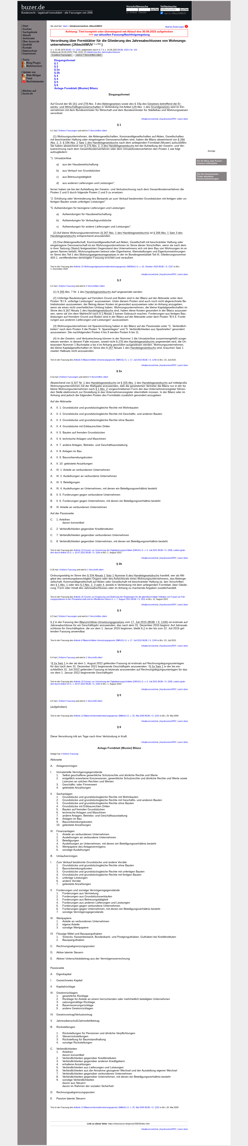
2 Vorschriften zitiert (97, 616)
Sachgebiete (29, 32)
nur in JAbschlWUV (175, 13)
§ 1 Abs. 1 (62, 584)
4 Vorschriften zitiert (99, 377)
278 (85, 103)
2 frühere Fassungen (67, 130)
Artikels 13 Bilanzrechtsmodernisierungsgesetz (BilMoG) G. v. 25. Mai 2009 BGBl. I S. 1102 (116, 716)
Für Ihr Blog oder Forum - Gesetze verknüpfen (210, 162)
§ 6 (56, 85)
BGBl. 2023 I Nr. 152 (127, 50)
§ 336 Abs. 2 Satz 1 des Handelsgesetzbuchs (90, 142)
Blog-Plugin (33, 63)
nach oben (183, 119)
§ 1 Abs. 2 (102, 388)
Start (25, 26)
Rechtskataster (35, 81)
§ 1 (56, 63)
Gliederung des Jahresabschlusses (103, 52)
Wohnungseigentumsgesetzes (97, 254)
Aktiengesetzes (111, 103)
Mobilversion (34, 66)
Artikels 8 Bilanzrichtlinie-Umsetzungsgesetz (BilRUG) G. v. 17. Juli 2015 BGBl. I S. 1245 (115, 360)
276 (120, 341)
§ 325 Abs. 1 (128, 382)
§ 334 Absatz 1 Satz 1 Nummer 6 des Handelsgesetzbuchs (123, 575)
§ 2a (57, 69)
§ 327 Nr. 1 (78, 382)
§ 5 (56, 82)
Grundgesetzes (160, 106)
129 (134, 106)
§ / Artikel (131, 12)
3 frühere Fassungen (68, 377)
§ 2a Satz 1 (58, 663)
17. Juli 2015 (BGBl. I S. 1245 (149, 622)
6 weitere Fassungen (61, 55)
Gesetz (143, 12)
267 (68, 310)
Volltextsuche (168, 6)
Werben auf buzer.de (29, 92)
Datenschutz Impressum (29, 52)
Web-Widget (33, 75)
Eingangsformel (64, 60)
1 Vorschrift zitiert (95, 569)
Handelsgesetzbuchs (98, 291)
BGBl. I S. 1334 (73, 50)
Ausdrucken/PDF (168, 119)
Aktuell (26, 35)
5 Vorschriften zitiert (97, 130)
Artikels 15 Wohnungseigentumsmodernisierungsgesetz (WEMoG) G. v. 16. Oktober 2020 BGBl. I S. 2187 (123, 266)
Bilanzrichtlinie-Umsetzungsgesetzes (101, 622)
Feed (29, 78)
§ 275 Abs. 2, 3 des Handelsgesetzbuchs (109, 145)
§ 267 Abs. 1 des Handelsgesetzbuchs (124, 232)
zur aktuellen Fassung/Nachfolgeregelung (122, 34)
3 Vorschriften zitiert (95, 286)
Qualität (27, 44)
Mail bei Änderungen (175, 27)
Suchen (27, 29)
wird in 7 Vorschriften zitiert (88, 55)
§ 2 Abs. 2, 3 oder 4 (92, 584)
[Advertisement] (211, 91)
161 (74, 103)
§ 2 (56, 66)
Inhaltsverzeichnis (149, 119)
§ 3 (56, 75)
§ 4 (56, 78)
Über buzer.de (30, 41)
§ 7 (100, 50)
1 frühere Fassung (66, 286)
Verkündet (28, 38)
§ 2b (57, 72)
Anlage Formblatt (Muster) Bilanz (76, 88)
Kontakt (27, 47)
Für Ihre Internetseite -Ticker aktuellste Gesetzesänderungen (208, 176)
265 (62, 291)
